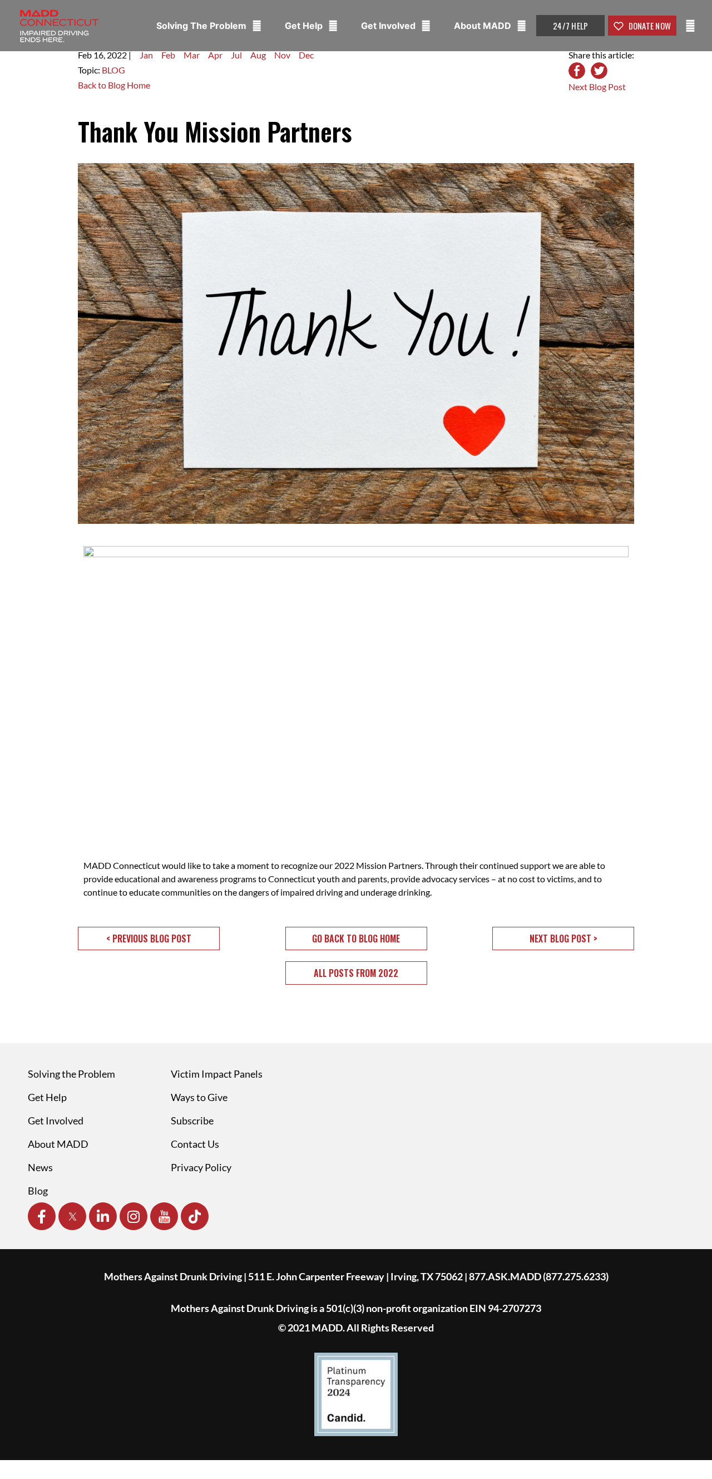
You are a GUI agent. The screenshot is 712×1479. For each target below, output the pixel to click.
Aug (258, 55)
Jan (146, 55)
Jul (236, 55)
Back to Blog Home (114, 85)
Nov (282, 55)
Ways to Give (199, 1097)
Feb (168, 55)
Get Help (305, 25)
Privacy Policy (201, 1167)
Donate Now (648, 25)
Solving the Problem (71, 1074)
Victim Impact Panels (217, 1074)
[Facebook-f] (42, 1216)
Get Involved (389, 25)
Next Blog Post (597, 86)
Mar (192, 55)
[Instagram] (133, 1216)
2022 (117, 55)
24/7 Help (570, 25)
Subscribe (192, 1120)
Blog (38, 1191)
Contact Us (195, 1144)
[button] (149, 938)
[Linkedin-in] (103, 1216)
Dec (306, 55)
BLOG (113, 70)
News (40, 1167)
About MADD (483, 25)
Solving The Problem (202, 25)
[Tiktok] (195, 1216)
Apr (215, 55)
